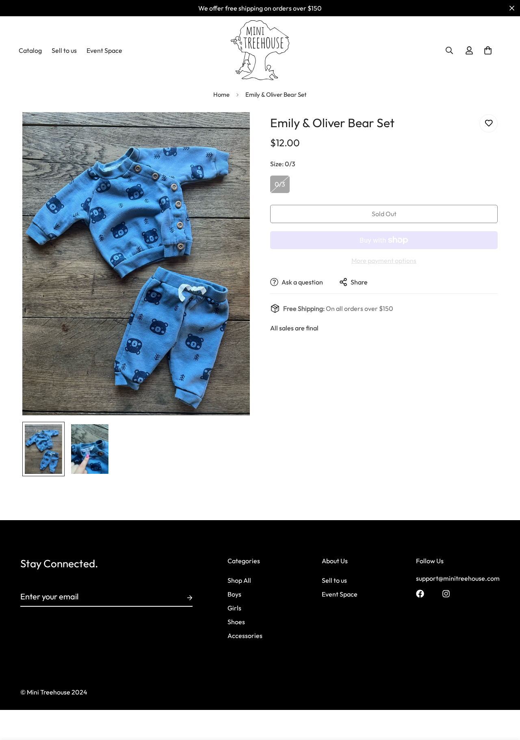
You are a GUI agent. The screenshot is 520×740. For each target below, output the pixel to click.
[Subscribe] (183, 597)
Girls (234, 608)
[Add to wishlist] (488, 123)
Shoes (236, 622)
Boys (234, 594)
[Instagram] (446, 594)
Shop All (239, 580)
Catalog (30, 50)
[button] (488, 50)
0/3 (280, 184)
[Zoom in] (232, 129)
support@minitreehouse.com (458, 578)
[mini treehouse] (260, 50)
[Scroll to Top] (504, 695)
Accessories (245, 635)
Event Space (104, 50)
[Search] (449, 50)
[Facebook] (420, 594)
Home (221, 94)
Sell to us (64, 50)
